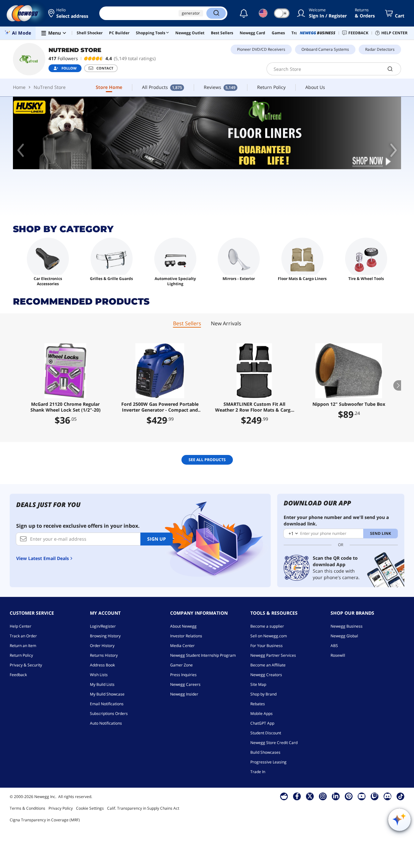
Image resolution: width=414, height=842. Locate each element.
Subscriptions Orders (109, 713)
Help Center (20, 626)
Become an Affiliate (268, 665)
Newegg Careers (185, 684)
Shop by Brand (263, 694)
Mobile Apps (261, 713)
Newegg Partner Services (273, 655)
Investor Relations (186, 636)
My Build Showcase (107, 694)
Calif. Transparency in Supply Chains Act (143, 808)
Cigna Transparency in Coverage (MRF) (45, 820)
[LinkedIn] (335, 796)
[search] (390, 68)
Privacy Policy (61, 808)
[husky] (207, 133)
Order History (102, 645)
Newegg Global (344, 636)
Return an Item (23, 645)
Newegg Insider (184, 694)
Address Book (102, 665)
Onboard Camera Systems (325, 49)
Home (19, 87)
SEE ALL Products (207, 459)
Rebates (257, 704)
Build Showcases (265, 752)
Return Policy (21, 655)
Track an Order (23, 636)
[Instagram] (322, 796)
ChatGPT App (262, 723)
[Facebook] (297, 796)
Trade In (257, 771)
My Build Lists (102, 684)
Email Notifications (107, 704)
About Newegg (183, 626)
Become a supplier (267, 626)
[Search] (216, 13)
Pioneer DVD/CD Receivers (261, 49)
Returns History (104, 655)
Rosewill (338, 655)
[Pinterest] (349, 796)
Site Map (258, 684)
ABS (334, 645)
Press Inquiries (183, 674)
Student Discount (265, 733)
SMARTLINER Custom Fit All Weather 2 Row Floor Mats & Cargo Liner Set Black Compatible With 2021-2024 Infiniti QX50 (254, 407)
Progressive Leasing (268, 762)
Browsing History (105, 636)
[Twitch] (374, 796)
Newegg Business (347, 626)
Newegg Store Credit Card (274, 742)
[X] (310, 796)
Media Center (182, 645)
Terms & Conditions (27, 808)
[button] (69, 13)
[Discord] (387, 796)
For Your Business (266, 645)
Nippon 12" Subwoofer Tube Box (348, 404)
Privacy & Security (26, 665)
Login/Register (103, 626)
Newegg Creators (266, 674)
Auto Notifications (106, 723)
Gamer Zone (181, 665)
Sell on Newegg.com (268, 636)
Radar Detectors (380, 49)
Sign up (156, 539)
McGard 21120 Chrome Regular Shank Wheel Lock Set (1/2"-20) (65, 407)
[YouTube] (361, 796)
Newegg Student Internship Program (203, 655)
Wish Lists (99, 674)
